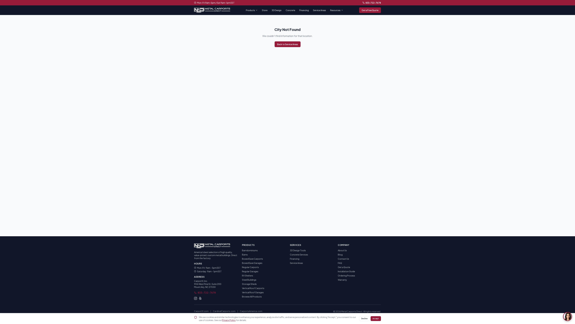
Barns (245, 254)
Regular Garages (250, 271)
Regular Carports (250, 267)
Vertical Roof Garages (253, 292)
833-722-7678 (373, 2)
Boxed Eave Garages (252, 263)
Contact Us (343, 258)
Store (264, 10)
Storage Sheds (249, 284)
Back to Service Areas (287, 44)
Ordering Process (346, 275)
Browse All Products (252, 296)
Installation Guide (346, 271)
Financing (304, 10)
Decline (364, 318)
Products (250, 10)
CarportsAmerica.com (251, 311)
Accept (376, 318)
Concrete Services (299, 254)
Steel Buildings (249, 279)
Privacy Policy (229, 320)
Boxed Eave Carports (252, 258)
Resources (335, 10)
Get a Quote (344, 267)
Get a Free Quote (370, 10)
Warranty (342, 279)
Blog (340, 254)
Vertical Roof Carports (253, 288)
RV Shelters (247, 275)
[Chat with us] (567, 316)
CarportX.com (201, 311)
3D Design (277, 10)
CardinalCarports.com (224, 311)
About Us (342, 250)
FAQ (340, 263)
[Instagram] (195, 298)
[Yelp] (200, 298)
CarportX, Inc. (201, 281)
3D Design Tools (298, 250)
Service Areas (319, 10)
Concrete (290, 10)
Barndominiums (250, 250)
